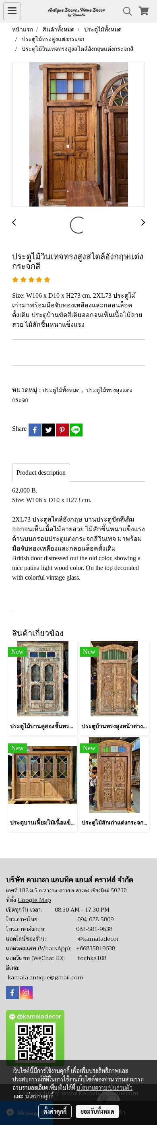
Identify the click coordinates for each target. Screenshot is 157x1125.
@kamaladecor (98, 938)
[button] (125, 11)
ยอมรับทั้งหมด (97, 1111)
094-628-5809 (95, 919)
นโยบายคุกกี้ (39, 1096)
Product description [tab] (41, 472)
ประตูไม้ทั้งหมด (61, 389)
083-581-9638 (94, 929)
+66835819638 (95, 948)
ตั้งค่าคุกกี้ (54, 1111)
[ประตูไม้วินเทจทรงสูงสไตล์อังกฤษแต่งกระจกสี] (78, 134)
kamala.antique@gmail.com (45, 977)
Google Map (34, 900)
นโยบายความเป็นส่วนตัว (104, 1087)
